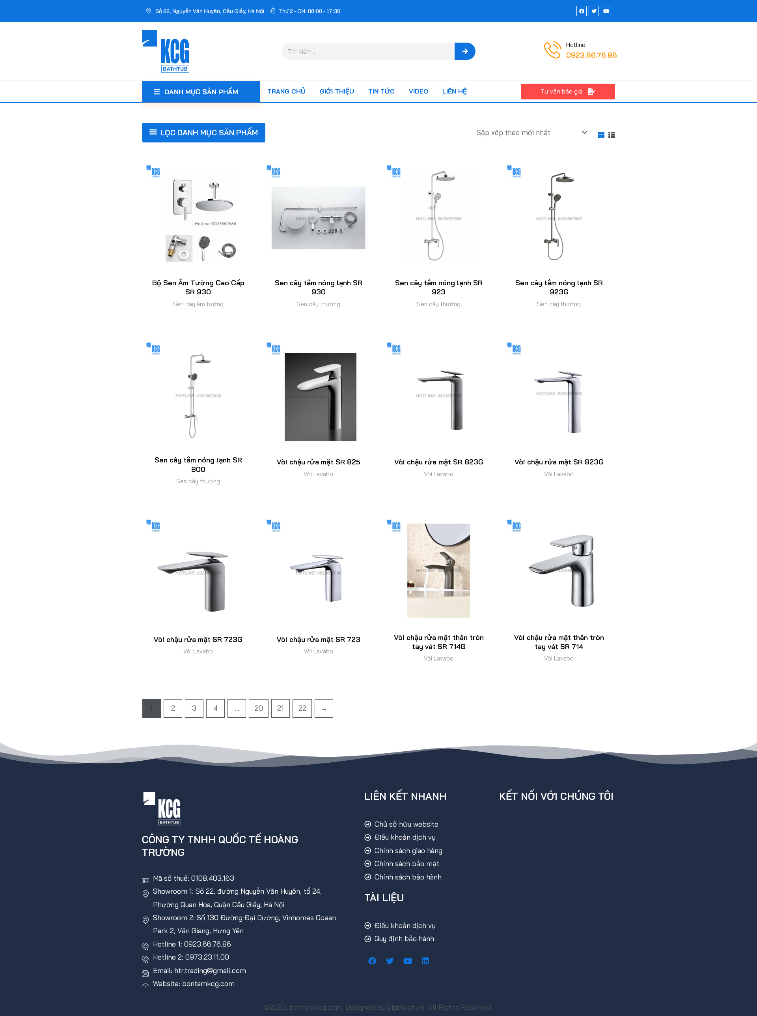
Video (418, 91)
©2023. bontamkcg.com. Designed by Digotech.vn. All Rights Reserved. (378, 1007)
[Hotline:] (552, 49)
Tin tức (381, 91)
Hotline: (576, 45)
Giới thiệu (337, 91)
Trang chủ (286, 91)
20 (259, 708)
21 (280, 708)
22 (302, 708)
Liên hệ (454, 91)
